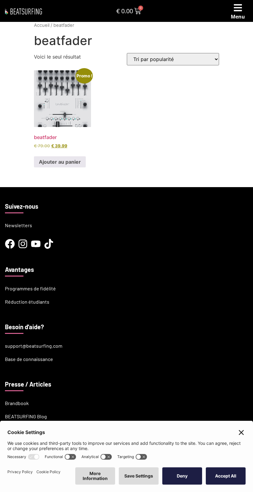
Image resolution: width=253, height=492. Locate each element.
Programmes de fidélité (30, 288)
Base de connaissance (29, 359)
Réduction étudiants (27, 302)
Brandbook (17, 403)
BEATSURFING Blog (26, 416)
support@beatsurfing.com (33, 346)
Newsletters (18, 225)
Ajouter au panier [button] (60, 162)
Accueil (41, 25)
